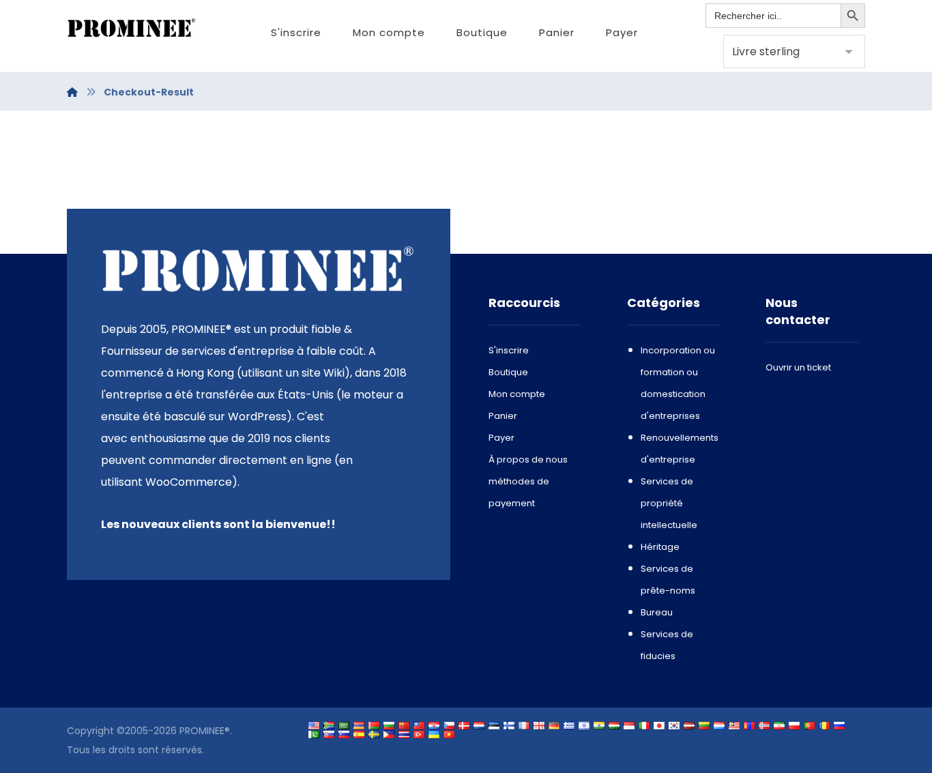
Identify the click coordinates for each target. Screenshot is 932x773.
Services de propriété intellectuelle (669, 503)
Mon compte (517, 394)
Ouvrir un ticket (798, 367)
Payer (501, 437)
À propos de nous (528, 459)
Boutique (508, 372)
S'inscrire (509, 350)
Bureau (657, 612)
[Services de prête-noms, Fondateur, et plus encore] (131, 28)
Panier (503, 415)
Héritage (660, 546)
